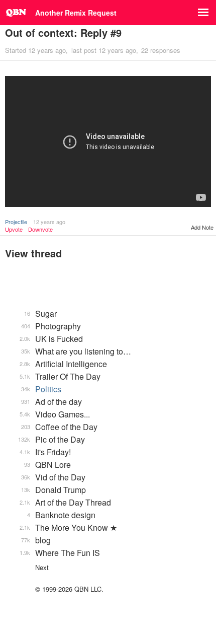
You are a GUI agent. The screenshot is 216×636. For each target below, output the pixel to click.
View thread (33, 253)
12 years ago (49, 222)
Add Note (202, 227)
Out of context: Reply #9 (63, 32)
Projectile (16, 222)
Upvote (14, 229)
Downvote (40, 229)
